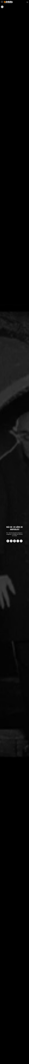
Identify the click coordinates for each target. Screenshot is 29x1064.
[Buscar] (27, 2)
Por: (7, 533)
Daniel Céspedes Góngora (15, 533)
